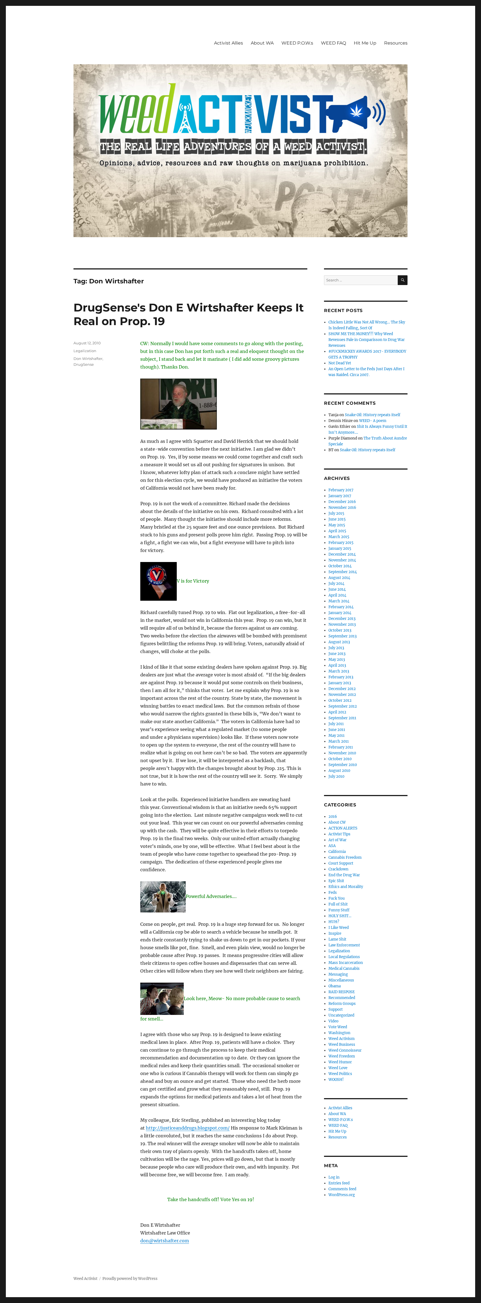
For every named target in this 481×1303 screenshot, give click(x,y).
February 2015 (341, 542)
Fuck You (336, 898)
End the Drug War (344, 875)
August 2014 (339, 577)
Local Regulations (344, 956)
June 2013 (336, 653)
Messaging (338, 974)
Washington (339, 1032)
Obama (334, 986)
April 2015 (337, 531)
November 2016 (342, 507)
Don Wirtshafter (87, 358)
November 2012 (342, 694)
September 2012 (342, 706)
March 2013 (338, 671)
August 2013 (339, 642)
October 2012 (340, 700)
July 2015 (336, 513)
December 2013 (341, 618)
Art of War (337, 840)
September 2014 (342, 572)
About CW (337, 822)
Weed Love (337, 1068)
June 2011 (336, 729)
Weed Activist (85, 1278)
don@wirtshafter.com (164, 1240)
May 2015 (336, 525)
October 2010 (340, 759)
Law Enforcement (344, 945)
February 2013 (340, 677)
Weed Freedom (341, 1056)
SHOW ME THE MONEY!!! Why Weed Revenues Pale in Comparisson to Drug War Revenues (366, 340)
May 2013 (336, 659)
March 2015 (338, 536)
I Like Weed (338, 927)
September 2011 (342, 718)
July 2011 (336, 724)
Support (335, 1009)
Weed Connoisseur (345, 1050)
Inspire (334, 933)
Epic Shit (336, 881)
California (337, 851)
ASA (332, 845)
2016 (332, 816)
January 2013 (339, 683)
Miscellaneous (341, 980)
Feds (332, 892)
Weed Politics (340, 1073)
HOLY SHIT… (339, 916)
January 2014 (339, 612)
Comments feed (342, 1189)
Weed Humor (340, 1062)
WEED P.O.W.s (297, 43)
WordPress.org (341, 1194)
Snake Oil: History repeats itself (372, 415)
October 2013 (339, 630)
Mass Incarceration (345, 962)
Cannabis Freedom (345, 857)
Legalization (84, 351)
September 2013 (342, 636)
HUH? (333, 921)
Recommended (341, 997)
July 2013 (336, 648)
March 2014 (338, 601)
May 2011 (336, 735)
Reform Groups (342, 1003)
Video (333, 1021)
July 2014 (336, 583)
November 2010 (342, 753)
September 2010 (342, 764)
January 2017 (339, 496)
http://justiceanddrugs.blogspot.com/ (188, 1128)
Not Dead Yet (339, 363)
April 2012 (337, 712)
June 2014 (337, 589)
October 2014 (340, 566)
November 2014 (342, 560)
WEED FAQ (333, 43)
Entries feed (339, 1183)
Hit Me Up (365, 43)
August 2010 (339, 770)
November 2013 (342, 624)
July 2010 (336, 776)
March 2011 (338, 741)
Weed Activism (341, 1038)
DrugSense (83, 364)
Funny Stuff (338, 910)
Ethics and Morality (345, 886)
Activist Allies (228, 43)
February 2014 (341, 607)
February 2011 (340, 747)
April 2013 (337, 665)
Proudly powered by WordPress (130, 1278)
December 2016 (342, 501)
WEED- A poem (372, 420)
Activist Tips (339, 834)
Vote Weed (337, 1027)
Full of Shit (338, 904)
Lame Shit (337, 939)
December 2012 (342, 688)
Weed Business (341, 1044)
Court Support (340, 863)
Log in (334, 1177)
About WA (262, 43)
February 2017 (341, 490)
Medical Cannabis (344, 968)
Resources (396, 43)
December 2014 (342, 554)
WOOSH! (336, 1079)
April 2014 (337, 595)
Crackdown (338, 869)
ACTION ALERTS (342, 828)
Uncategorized (341, 1015)
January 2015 (339, 548)
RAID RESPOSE (341, 992)
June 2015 (337, 519)
